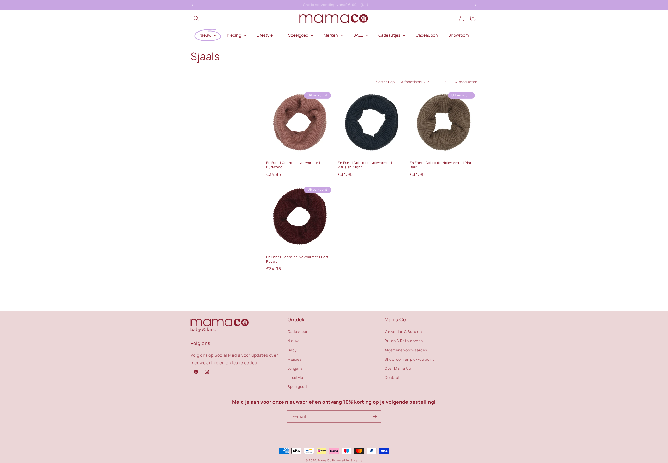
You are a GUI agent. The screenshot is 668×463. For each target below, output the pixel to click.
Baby (292, 349)
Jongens (295, 368)
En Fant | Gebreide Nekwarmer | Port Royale (297, 259)
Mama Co (325, 460)
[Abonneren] (375, 416)
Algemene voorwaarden (406, 349)
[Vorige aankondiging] (192, 5)
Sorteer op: (386, 81)
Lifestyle (295, 377)
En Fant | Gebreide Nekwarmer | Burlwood (293, 164)
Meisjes (294, 358)
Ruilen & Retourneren (404, 340)
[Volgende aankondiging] (475, 5)
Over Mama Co (398, 368)
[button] (196, 18)
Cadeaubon (298, 331)
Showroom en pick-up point (409, 358)
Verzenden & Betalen (403, 331)
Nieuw (293, 340)
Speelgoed (297, 386)
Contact (392, 377)
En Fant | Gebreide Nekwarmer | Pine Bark (441, 164)
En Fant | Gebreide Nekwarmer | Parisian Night (365, 164)
